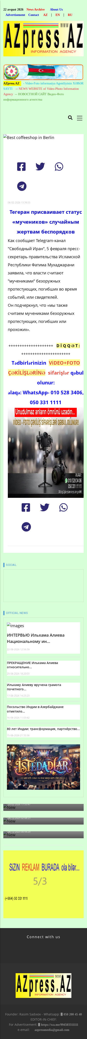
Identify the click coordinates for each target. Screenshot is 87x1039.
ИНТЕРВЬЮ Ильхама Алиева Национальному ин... (35, 638)
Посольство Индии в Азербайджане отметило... (35, 709)
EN (58, 15)
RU (70, 15)
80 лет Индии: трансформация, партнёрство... (43, 729)
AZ (45, 15)
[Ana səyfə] (43, 40)
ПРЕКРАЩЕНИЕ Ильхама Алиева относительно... (32, 665)
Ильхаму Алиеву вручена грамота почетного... (34, 687)
